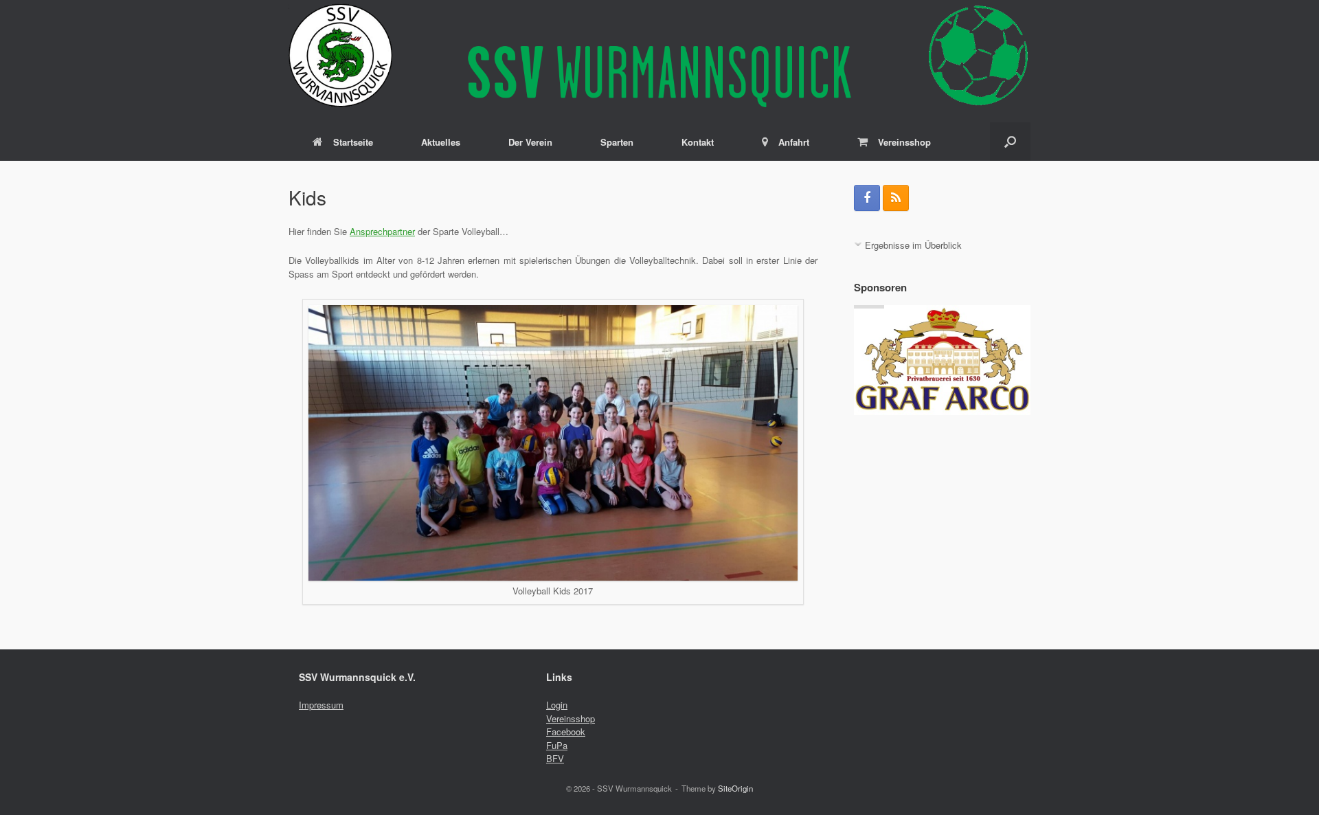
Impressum (321, 704)
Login (556, 704)
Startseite (353, 141)
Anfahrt (793, 141)
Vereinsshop (904, 141)
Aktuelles (440, 141)
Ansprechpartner (382, 231)
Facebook (565, 731)
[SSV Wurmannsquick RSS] (896, 198)
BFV (555, 758)
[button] (1010, 141)
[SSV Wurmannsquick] (659, 55)
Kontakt (697, 141)
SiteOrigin (735, 788)
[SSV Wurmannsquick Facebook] (867, 198)
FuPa (556, 745)
